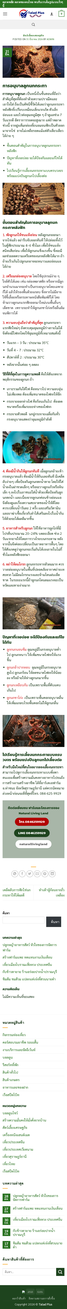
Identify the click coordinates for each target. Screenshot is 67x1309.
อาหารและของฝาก (15, 1087)
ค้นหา (6, 913)
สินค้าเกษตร (11, 1080)
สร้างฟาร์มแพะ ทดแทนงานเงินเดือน (27, 957)
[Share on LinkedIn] (52, 873)
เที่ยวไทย (9, 1164)
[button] (5, 14)
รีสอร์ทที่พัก (10, 1065)
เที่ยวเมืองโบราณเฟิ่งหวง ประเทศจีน (27, 964)
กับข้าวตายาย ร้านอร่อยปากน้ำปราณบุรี (30, 971)
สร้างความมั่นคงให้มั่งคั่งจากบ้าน (24, 1120)
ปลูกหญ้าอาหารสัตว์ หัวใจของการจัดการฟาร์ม (35, 1197)
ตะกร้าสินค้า (19, 1298)
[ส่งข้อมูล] (60, 1272)
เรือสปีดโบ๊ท (11, 1095)
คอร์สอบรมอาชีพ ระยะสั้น (20, 1042)
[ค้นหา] (33, 24)
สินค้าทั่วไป (10, 1072)
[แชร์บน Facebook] (22, 873)
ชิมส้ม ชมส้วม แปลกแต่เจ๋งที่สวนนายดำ (29, 979)
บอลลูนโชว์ (10, 1113)
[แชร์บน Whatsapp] (14, 873)
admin (50, 39)
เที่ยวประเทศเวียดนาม (18, 1149)
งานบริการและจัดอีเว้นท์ (19, 1050)
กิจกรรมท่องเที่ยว (14, 1035)
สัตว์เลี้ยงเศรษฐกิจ (33, 35)
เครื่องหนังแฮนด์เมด (16, 1135)
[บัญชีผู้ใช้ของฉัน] (51, 14)
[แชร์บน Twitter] (29, 873)
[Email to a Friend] (37, 873)
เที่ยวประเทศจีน (14, 1142)
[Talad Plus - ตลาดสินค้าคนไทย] (31, 14)
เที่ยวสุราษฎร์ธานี (15, 1156)
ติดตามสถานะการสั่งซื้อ (42, 1298)
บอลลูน (8, 1057)
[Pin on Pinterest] (44, 873)
